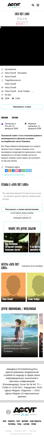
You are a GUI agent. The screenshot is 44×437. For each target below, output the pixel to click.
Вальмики (22, 73)
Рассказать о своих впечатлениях (22, 209)
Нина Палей (10, 73)
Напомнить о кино (22, 107)
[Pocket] (16, 170)
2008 (7, 98)
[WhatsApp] (23, 170)
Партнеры (32, 431)
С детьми (26, 424)
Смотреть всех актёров (32, 266)
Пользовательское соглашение (21, 434)
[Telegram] (30, 170)
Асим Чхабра (24, 91)
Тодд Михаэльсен (13, 80)
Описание (4, 117)
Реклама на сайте (20, 431)
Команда (9, 431)
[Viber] (20, 170)
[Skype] (26, 170)
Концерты (11, 421)
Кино (4, 421)
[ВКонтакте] (6, 170)
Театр (18, 421)
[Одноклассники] (9, 170)
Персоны (15, 117)
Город (19, 424)
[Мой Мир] (13, 170)
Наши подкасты (35, 421)
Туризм (33, 424)
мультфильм (10, 69)
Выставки (25, 421)
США (17, 98)
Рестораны (11, 424)
